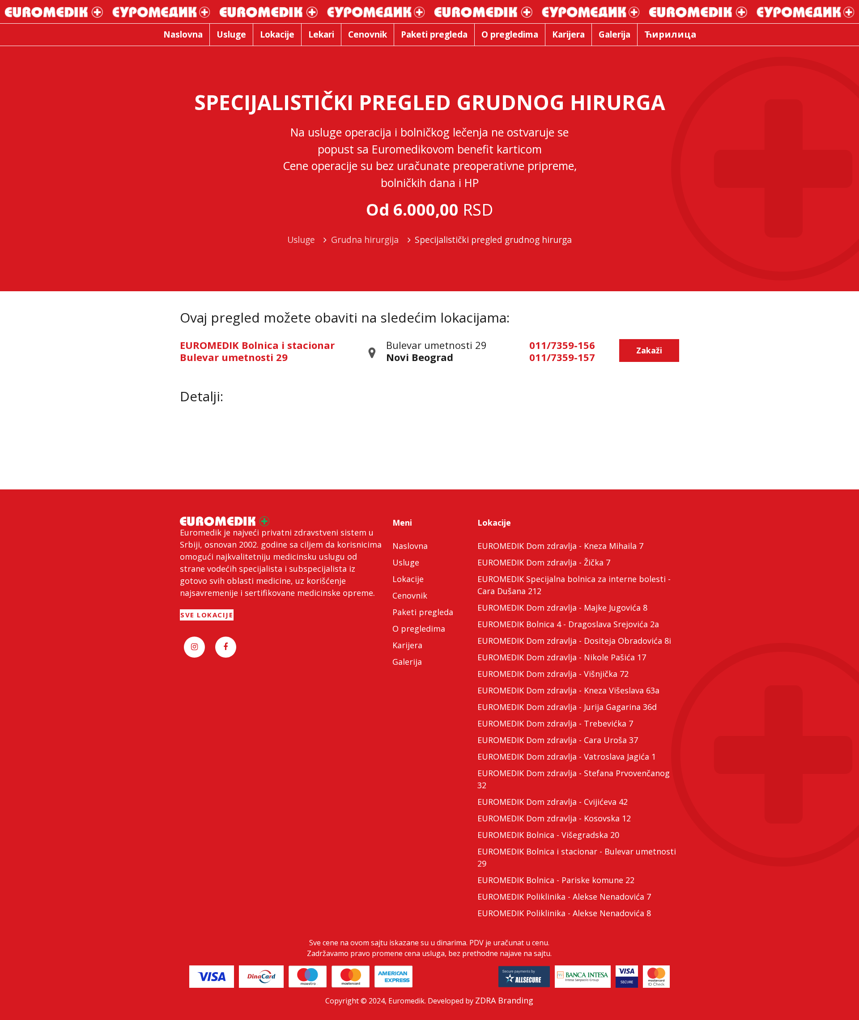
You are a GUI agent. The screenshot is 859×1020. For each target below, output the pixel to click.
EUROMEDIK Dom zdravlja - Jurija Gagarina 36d (567, 706)
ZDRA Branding (504, 1000)
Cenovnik (409, 595)
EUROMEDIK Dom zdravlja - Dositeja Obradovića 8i (574, 640)
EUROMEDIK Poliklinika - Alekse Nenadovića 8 (564, 913)
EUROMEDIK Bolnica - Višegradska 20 (548, 834)
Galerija (407, 661)
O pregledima (418, 628)
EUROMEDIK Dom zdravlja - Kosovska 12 (554, 818)
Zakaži (649, 350)
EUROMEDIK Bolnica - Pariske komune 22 (555, 880)
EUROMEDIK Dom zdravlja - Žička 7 (543, 562)
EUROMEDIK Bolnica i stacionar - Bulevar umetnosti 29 (576, 857)
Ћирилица (670, 34)
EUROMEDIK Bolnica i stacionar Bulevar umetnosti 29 (257, 350)
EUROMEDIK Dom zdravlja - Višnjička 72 (553, 673)
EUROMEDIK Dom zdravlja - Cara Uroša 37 (557, 740)
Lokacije (408, 579)
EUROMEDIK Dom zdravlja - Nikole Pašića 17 (561, 657)
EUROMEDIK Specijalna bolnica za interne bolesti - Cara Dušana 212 (574, 585)
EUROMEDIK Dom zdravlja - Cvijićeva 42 (552, 801)
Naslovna (410, 545)
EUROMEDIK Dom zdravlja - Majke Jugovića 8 (562, 607)
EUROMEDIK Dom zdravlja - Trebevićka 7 (555, 723)
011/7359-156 (562, 345)
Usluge (405, 562)
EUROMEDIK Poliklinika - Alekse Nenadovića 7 (564, 896)
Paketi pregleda (422, 612)
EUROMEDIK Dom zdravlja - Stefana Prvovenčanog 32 (573, 779)
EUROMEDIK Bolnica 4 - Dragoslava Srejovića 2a (568, 624)
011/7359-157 (562, 357)
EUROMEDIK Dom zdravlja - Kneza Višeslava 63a (568, 690)
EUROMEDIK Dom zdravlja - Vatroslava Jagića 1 (566, 756)
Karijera (407, 645)
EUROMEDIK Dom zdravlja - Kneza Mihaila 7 (560, 545)
